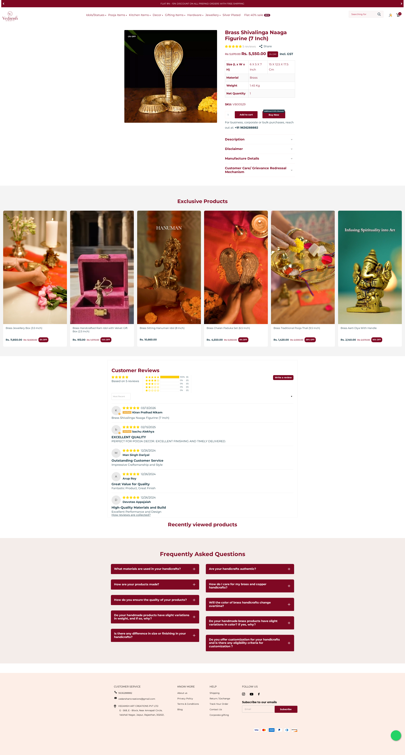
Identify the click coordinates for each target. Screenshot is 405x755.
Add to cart (246, 114)
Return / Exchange (220, 698)
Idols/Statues (95, 15)
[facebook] (259, 694)
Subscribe (286, 709)
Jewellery (212, 15)
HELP (213, 686)
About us (182, 693)
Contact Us (216, 709)
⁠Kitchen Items (139, 15)
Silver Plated (231, 15)
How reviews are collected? (131, 515)
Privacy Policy (185, 698)
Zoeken (379, 14)
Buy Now (274, 113)
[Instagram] (243, 694)
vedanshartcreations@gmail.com (136, 698)
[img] (131, 408)
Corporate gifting (219, 715)
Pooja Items (116, 15)
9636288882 (125, 693)
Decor (157, 15)
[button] (3, 3)
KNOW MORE (186, 686)
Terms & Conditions (188, 703)
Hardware (194, 15)
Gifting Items (174, 15)
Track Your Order (219, 703)
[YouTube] (251, 694)
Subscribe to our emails (259, 702)
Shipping (215, 693)
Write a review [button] (283, 377)
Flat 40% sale (253, 15)
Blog (180, 709)
